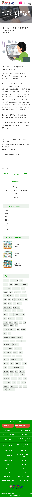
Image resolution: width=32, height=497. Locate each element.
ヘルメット (20, 311)
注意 (5, 367)
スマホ (13, 382)
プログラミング (9, 223)
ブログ (7, 168)
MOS (5, 390)
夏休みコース (11, 318)
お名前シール (7, 356)
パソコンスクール (19, 299)
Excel (26, 299)
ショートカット (7, 352)
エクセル (6, 386)
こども (16, 314)
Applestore (6, 280)
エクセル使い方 (14, 280)
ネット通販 (15, 344)
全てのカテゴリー (9, 211)
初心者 (3, 168)
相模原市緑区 (16, 307)
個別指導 (24, 382)
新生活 (11, 371)
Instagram (6, 363)
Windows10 (6, 341)
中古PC (10, 284)
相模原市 (19, 303)
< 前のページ (6, 174)
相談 (5, 318)
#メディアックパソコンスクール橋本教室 (16, 192)
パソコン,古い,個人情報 (13, 367)
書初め (20, 378)
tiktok (11, 375)
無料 (13, 356)
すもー (10, 322)
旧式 (22, 367)
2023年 (11, 326)
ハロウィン (6, 378)
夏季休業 (16, 375)
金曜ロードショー (15, 359)
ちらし (11, 314)
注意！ (11, 363)
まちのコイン (7, 311)
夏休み (9, 303)
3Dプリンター (19, 318)
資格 (6, 217)
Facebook (25, 363)
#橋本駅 (16, 197)
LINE (22, 359)
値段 (9, 333)
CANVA (24, 341)
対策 (25, 322)
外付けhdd (6, 359)
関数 (5, 303)
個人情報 (6, 371)
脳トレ (22, 288)
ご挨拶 (24, 292)
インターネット (13, 386)
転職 (9, 390)
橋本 (5, 299)
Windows (11, 295)
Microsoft (6, 295)
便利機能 (23, 329)
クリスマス (13, 378)
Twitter (16, 363)
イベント (6, 375)
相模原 (25, 378)
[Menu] (29, 3)
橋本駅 (21, 352)
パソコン (22, 314)
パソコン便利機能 (8, 348)
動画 (20, 386)
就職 (13, 390)
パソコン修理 (7, 288)
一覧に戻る (16, 174)
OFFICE (21, 280)
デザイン (19, 341)
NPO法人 (6, 314)
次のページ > (26, 174)
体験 (18, 382)
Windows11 (12, 341)
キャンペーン (24, 295)
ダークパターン (7, 344)
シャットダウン (18, 348)
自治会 (15, 322)
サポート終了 (24, 284)
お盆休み (6, 326)
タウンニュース (15, 288)
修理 (5, 333)
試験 (9, 299)
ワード (25, 386)
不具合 (17, 295)
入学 (16, 371)
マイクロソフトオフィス (9, 329)
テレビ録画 (19, 356)
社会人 (10, 292)
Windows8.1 (16, 284)
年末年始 (15, 352)
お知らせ (23, 375)
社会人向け (8, 220)
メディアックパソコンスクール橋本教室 (13, 337)
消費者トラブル (7, 307)
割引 (20, 322)
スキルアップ (17, 292)
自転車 (13, 311)
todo (18, 329)
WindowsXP (21, 371)
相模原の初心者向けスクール (10, 155)
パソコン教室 (7, 382)
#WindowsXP (16, 187)
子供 (6, 226)
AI (12, 299)
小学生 (5, 322)
